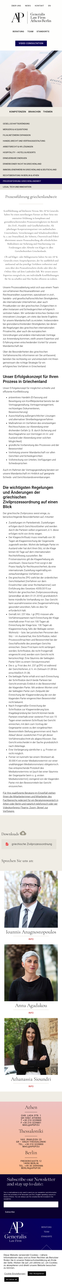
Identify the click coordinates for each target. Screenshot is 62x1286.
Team (30, 31)
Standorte (43, 31)
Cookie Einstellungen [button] (15, 1273)
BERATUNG (18, 31)
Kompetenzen (17, 111)
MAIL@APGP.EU (31, 1125)
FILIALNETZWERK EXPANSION (17, 135)
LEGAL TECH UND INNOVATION (17, 187)
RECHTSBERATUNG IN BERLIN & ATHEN (21, 175)
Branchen (34, 111)
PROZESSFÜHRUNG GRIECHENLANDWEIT (22, 181)
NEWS (28, 6)
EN (49, 6)
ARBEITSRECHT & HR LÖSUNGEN (18, 146)
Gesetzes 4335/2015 (36, 588)
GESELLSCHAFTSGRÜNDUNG (16, 123)
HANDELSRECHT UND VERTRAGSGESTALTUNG (24, 141)
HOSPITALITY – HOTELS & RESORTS (19, 152)
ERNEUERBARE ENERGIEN (15, 158)
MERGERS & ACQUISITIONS (15, 129)
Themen (47, 111)
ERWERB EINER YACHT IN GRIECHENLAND (22, 164)
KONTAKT (39, 6)
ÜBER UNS (16, 6)
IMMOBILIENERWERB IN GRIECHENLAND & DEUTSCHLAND (30, 169)
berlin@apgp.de (31, 1168)
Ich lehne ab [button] (11, 1279)
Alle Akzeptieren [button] (36, 1273)
